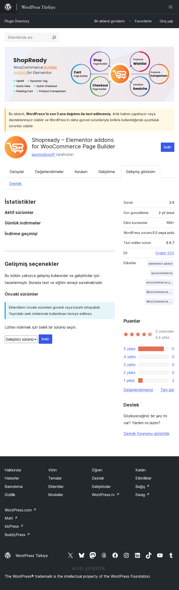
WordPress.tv (106, 494)
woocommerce (161, 273)
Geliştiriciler (101, 486)
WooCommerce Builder (160, 292)
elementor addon (160, 263)
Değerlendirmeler (49, 171)
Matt (11, 518)
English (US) (165, 253)
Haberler (12, 478)
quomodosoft (43, 154)
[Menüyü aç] (171, 7)
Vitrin (52, 470)
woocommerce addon (160, 282)
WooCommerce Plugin (160, 301)
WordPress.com (20, 510)
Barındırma (14, 486)
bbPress (14, 526)
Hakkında (13, 470)
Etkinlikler (143, 478)
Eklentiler (56, 486)
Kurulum (81, 171)
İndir (167, 147)
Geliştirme (106, 171)
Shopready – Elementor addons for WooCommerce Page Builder (73, 143)
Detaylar (17, 171)
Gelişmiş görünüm (140, 171)
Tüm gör (167, 389)
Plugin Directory (17, 21)
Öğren (97, 470)
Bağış (142, 486)
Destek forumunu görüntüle (146, 433)
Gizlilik (10, 494)
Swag (142, 494)
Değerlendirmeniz (138, 389)
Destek (15, 183)
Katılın (140, 470)
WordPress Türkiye (32, 555)
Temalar (55, 478)
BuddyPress (17, 534)
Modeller (55, 494)
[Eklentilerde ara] (54, 37)
